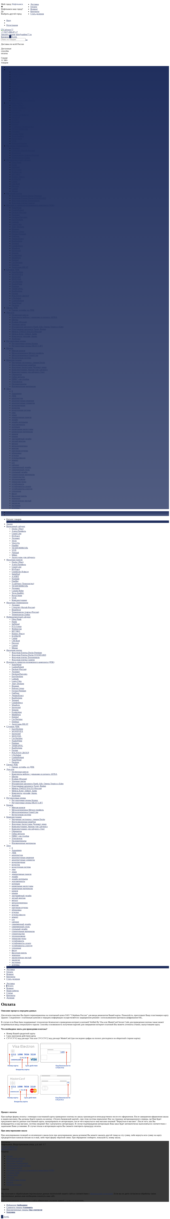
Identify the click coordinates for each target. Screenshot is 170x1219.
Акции (9, 67)
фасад (14, 493)
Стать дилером (37, 14)
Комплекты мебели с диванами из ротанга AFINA (34, 317)
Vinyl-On (16, 86)
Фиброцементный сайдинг (18, 160)
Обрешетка (17, 374)
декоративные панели (21, 417)
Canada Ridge (18, 134)
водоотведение (18, 405)
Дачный (15, 96)
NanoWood (16, 208)
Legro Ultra (17, 224)
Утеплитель (17, 381)
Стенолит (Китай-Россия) (23, 150)
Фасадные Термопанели (17, 146)
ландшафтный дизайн (21, 439)
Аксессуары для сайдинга (23, 100)
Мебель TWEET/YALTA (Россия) (27, 331)
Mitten (14, 98)
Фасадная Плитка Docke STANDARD (29, 198)
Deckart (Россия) (19, 212)
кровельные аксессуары (22, 429)
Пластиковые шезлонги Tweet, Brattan (29, 329)
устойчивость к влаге (21, 486)
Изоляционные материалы (24, 386)
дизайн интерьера (20, 422)
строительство (18, 477)
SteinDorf (16, 117)
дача (14, 412)
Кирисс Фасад (18, 177)
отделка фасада (18, 458)
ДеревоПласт (18, 239)
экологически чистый (21, 501)
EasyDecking (17, 219)
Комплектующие (19, 143)
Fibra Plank (16, 162)
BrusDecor (16, 153)
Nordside (15, 122)
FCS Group (17, 169)
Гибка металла (18, 377)
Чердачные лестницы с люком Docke (28, 362)
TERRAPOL (17, 289)
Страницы (11, 967)
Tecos (14, 84)
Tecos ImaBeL (18, 136)
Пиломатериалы (19, 384)
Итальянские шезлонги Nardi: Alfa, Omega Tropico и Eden (37, 327)
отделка (15, 455)
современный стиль (21, 470)
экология (16, 503)
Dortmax (15, 265)
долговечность (18, 424)
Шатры (15, 320)
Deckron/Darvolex (19, 217)
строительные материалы (23, 474)
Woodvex (16, 248)
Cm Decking (17, 262)
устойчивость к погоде (22, 489)
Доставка (34, 4)
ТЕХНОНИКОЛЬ (20, 91)
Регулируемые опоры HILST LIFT (27, 346)
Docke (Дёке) (18, 72)
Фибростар (17, 172)
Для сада (10, 312)
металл (15, 443)
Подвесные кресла (20, 315)
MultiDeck (16, 258)
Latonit (15, 189)
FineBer (15, 88)
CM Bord (16, 184)
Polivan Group (18, 231)
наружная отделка (20, 451)
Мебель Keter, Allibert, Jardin (24, 334)
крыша (15, 436)
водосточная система (21, 410)
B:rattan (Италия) (19, 322)
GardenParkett (18, 210)
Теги (8, 389)
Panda (14, 165)
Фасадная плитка (14, 193)
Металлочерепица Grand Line (25, 355)
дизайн (15, 420)
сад (13, 462)
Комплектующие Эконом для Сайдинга (30, 370)
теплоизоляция (18, 479)
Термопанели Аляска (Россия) (25, 155)
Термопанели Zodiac (21, 158)
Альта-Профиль (19, 74)
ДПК (14, 396)
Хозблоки (16, 339)
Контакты (34, 11)
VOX (14, 93)
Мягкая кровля (18, 351)
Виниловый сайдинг (15, 69)
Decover (15, 186)
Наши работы (12, 991)
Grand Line (16, 77)
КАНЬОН (16, 179)
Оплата (33, 7)
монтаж (15, 448)
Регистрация (12, 25)
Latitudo (15, 222)
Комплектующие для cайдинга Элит (28, 372)
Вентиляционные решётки (24, 365)
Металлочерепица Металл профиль (28, 353)
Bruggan (15, 229)
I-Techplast (16, 298)
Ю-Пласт (16, 79)
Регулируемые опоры (16, 341)
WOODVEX (17, 274)
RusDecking (17, 241)
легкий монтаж (19, 441)
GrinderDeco (17, 246)
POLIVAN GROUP (20, 296)
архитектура (17, 398)
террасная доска (19, 482)
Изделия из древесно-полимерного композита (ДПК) (30, 205)
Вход (8, 20)
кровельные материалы (22, 432)
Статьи (9, 993)
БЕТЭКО (16, 174)
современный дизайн (21, 467)
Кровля (9, 348)
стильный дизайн (19, 472)
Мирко (15, 191)
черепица (16, 498)
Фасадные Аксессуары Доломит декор (29, 367)
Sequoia (15, 253)
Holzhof (15, 260)
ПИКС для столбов (20, 379)
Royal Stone (17, 139)
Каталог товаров (13, 512)
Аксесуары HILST (20, 267)
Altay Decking (18, 227)
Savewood (16, 250)
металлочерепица (19, 446)
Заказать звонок (8, 34)
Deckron (15, 305)
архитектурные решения (23, 401)
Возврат (34, 9)
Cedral (14, 181)
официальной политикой (101, 1194)
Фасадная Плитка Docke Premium (27, 196)
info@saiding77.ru (24, 34)
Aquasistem (17, 393)
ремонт (15, 460)
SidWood (16, 167)
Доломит (16, 81)
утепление (16, 491)
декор (14, 415)
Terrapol (15, 243)
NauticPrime (17, 284)
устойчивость (18, 484)
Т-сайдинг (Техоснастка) (23, 127)
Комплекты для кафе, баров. (24, 336)
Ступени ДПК (12, 270)
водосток (16, 408)
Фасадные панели (14, 103)
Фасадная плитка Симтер (23, 203)
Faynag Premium (19, 234)
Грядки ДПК (12, 308)
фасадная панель (19, 496)
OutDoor (15, 236)
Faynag (15, 293)
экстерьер (16, 505)
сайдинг (15, 465)
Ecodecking (17, 255)
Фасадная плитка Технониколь (26, 200)
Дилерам (10, 998)
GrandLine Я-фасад (20, 115)
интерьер (16, 427)
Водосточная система (21, 358)
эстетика (16, 508)
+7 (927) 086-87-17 (9, 32)
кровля (15, 434)
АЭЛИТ (15, 119)
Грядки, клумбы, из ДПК (23, 310)
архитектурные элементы (23, 403)
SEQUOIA (16, 279)
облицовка (16, 453)
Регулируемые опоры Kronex (25, 343)
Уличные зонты (19, 324)
